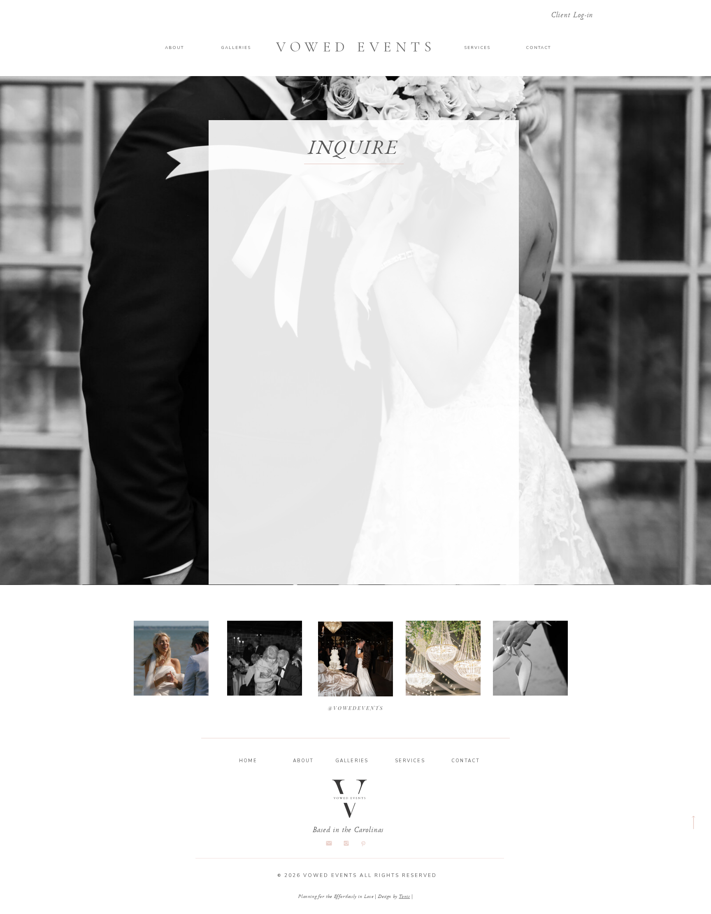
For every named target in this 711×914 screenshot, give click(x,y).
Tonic (404, 896)
